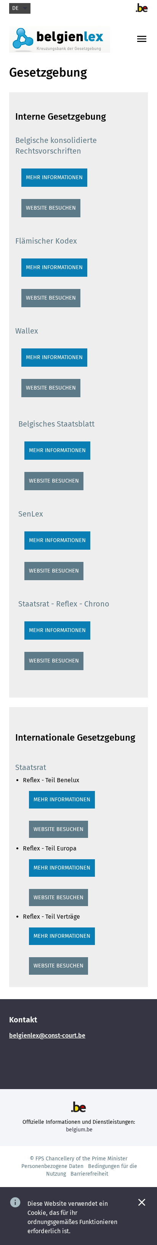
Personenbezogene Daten (52, 1166)
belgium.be (79, 1129)
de (15, 8)
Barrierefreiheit (89, 1174)
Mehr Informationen (54, 177)
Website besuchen (51, 208)
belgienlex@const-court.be (47, 1035)
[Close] (142, 1202)
